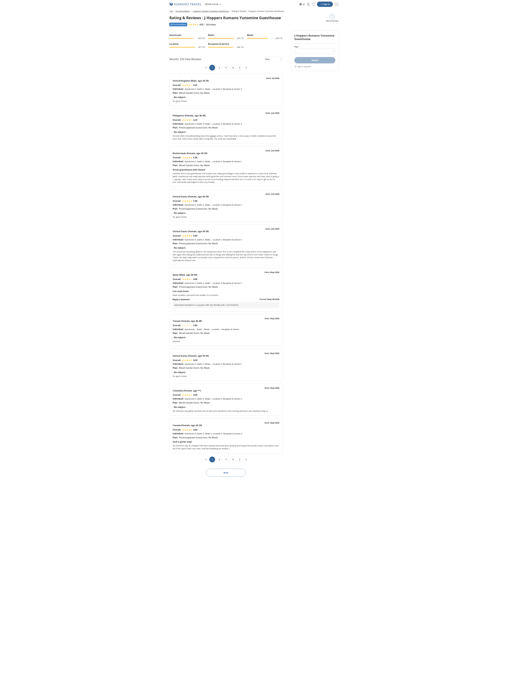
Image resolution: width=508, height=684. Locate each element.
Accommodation (183, 11)
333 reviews (211, 24)
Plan (296, 47)
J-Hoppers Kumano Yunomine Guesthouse (211, 11)
